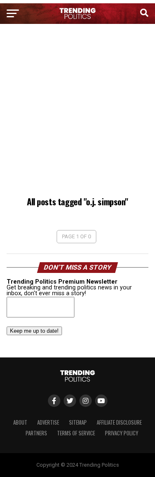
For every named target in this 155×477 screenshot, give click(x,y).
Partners (36, 433)
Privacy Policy (121, 433)
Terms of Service (76, 433)
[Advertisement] (77, 111)
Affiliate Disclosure (119, 422)
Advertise (48, 422)
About (20, 422)
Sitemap (78, 422)
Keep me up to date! (34, 331)
